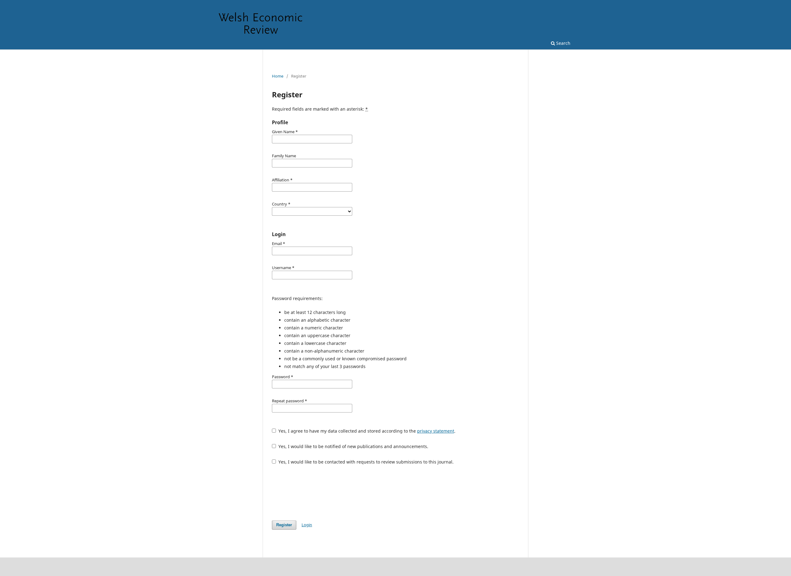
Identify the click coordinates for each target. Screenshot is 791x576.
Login (307, 524)
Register (284, 525)
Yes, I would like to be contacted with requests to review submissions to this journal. (365, 462)
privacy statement (435, 431)
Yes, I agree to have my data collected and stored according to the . (366, 431)
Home (277, 76)
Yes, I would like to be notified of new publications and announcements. (352, 446)
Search (562, 43)
